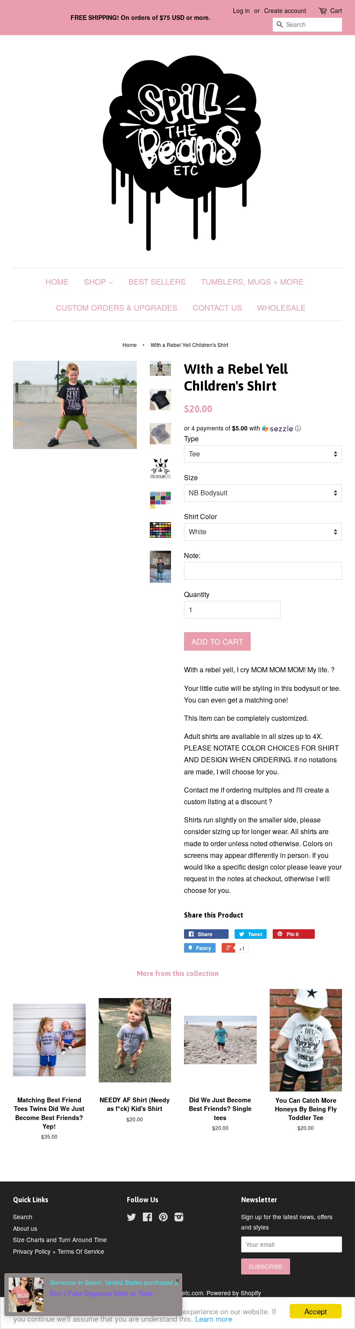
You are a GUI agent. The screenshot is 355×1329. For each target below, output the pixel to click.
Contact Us (217, 307)
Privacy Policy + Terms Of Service (58, 1251)
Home (57, 281)
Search (22, 1216)
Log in (241, 10)
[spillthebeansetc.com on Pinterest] (163, 1218)
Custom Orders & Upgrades (117, 307)
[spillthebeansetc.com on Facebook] (147, 1218)
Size (191, 477)
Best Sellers (157, 281)
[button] (263, 428)
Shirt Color (200, 516)
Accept (315, 1311)
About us (25, 1228)
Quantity (197, 594)
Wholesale (281, 307)
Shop (96, 281)
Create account (285, 10)
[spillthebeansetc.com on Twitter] (131, 1218)
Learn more (213, 1318)
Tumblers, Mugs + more (252, 281)
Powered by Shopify (234, 1292)
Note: (192, 555)
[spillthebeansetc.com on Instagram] (179, 1218)
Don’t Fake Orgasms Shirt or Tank (101, 1293)
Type (191, 438)
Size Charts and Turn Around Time (60, 1239)
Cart (336, 10)
